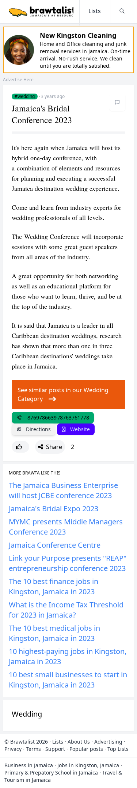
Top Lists (118, 748)
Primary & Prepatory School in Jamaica (51, 772)
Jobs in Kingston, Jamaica (88, 765)
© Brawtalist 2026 (26, 741)
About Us (79, 741)
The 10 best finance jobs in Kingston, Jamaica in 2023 (53, 586)
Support (55, 748)
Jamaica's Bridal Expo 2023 (53, 508)
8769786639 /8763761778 (56, 417)
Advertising (108, 741)
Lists (57, 741)
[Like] (20, 447)
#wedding (25, 96)
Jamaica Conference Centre (54, 545)
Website (79, 429)
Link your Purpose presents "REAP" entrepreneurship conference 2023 (67, 563)
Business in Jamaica (28, 765)
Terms (33, 748)
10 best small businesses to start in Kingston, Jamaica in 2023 (68, 680)
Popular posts (86, 748)
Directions (37, 429)
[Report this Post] (117, 102)
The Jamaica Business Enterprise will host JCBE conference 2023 (63, 490)
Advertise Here (18, 79)
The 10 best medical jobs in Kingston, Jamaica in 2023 (54, 633)
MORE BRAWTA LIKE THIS (35, 473)
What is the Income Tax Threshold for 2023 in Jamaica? (66, 610)
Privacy (13, 748)
